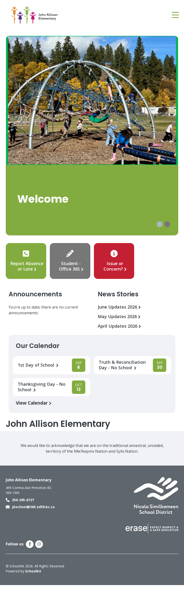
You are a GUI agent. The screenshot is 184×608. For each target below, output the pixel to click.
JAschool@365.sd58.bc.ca (33, 507)
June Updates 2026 (118, 307)
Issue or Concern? (113, 266)
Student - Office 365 (70, 266)
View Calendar (32, 403)
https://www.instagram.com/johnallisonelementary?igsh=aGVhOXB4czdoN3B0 (39, 544)
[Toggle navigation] (175, 15)
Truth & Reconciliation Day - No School (122, 364)
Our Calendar (37, 346)
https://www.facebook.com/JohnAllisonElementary (30, 544)
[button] (159, 224)
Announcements (35, 294)
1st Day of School (36, 365)
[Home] (34, 15)
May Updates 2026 (118, 316)
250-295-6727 (23, 500)
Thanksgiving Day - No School (41, 386)
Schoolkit (33, 571)
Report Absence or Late (26, 266)
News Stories (118, 294)
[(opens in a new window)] (156, 495)
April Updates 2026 (118, 326)
